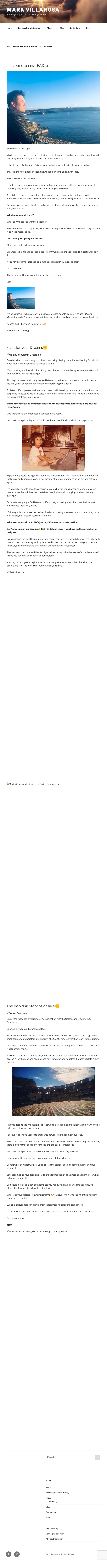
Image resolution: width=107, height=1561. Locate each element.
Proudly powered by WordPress (60, 1554)
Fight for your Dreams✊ (26, 347)
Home (9, 28)
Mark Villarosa (33, 10)
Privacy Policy (52, 1528)
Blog (62, 28)
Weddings (53, 1501)
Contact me (74, 28)
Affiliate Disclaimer (54, 1539)
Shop (88, 28)
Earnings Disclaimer (55, 1534)
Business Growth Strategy (29, 28)
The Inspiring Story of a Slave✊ (32, 1006)
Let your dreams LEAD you (28, 65)
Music (50, 28)
